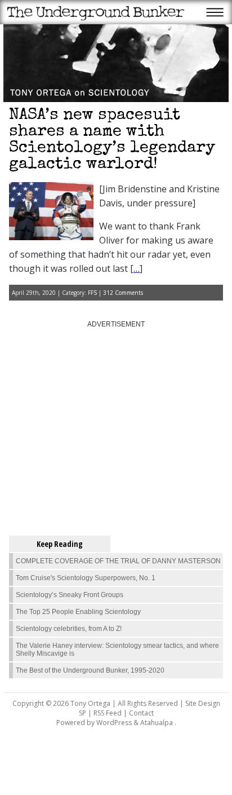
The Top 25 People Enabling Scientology (78, 612)
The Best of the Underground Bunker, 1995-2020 (90, 670)
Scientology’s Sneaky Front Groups (69, 595)
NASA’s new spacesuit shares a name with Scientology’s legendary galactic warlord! (112, 140)
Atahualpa (156, 722)
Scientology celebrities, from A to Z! (69, 629)
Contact (141, 713)
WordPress (114, 722)
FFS (92, 293)
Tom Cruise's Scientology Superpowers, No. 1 (85, 578)
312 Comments (123, 293)
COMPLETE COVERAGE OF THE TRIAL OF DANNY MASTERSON (118, 561)
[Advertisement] (116, 427)
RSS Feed (107, 713)
